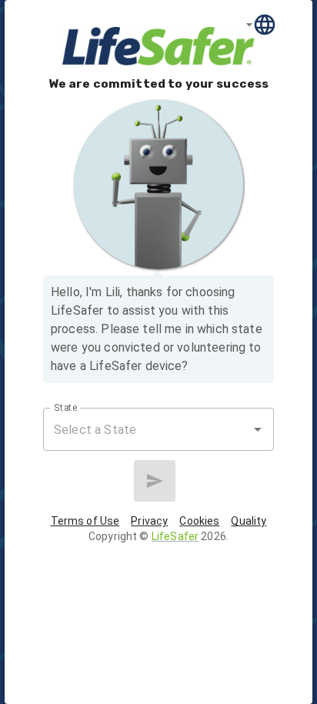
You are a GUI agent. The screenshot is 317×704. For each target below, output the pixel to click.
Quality (248, 521)
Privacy (149, 521)
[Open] (258, 429)
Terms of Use (85, 521)
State (66, 407)
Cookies (199, 521)
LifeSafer (175, 536)
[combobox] (147, 429)
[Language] (261, 24)
